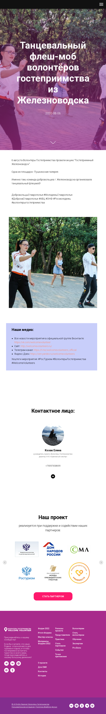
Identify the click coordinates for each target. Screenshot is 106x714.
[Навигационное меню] (101, 4)
